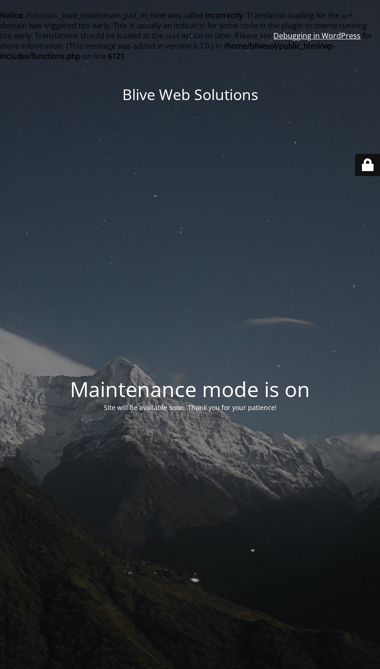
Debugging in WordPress (317, 36)
